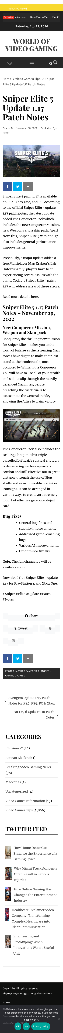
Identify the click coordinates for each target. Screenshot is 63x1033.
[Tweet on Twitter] (17, 186)
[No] (58, 1021)
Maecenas (13, 782)
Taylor (6, 132)
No (26, 1026)
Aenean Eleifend (18, 758)
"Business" (14, 748)
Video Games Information (25, 801)
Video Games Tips (28, 671)
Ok (17, 1026)
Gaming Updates (15, 675)
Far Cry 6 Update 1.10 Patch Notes (34, 714)
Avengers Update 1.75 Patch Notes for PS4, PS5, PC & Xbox (31, 700)
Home (6, 1002)
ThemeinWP (44, 993)
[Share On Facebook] (7, 186)
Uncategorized (16, 791)
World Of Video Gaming (31, 45)
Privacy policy (40, 1026)
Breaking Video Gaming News (28, 767)
